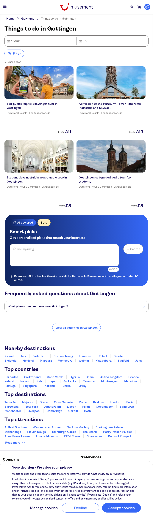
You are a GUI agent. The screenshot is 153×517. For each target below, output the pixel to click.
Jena (138, 360)
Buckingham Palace (109, 427)
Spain (90, 377)
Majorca (27, 402)
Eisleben (119, 356)
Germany (27, 18)
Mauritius (131, 381)
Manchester (12, 411)
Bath (87, 411)
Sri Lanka (69, 381)
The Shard (89, 432)
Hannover (86, 356)
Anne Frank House (17, 436)
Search (135, 249)
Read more (13, 442)
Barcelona (11, 406)
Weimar (84, 360)
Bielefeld (10, 360)
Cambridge (54, 411)
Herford (28, 360)
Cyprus (75, 377)
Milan (86, 406)
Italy (40, 381)
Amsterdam (52, 406)
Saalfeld (123, 360)
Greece (133, 377)
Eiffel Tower (72, 436)
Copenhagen (104, 406)
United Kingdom (111, 377)
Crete (44, 402)
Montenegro (109, 381)
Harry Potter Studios (117, 432)
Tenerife (10, 402)
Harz (23, 356)
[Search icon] (131, 6)
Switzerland (32, 377)
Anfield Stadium (15, 427)
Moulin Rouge (36, 432)
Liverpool (33, 411)
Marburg (46, 360)
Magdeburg (104, 360)
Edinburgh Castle (64, 432)
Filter (17, 53)
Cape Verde (55, 377)
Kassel (9, 356)
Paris (129, 402)
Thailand (49, 386)
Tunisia (66, 386)
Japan (53, 381)
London (115, 402)
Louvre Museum (47, 436)
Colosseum (94, 436)
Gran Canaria (63, 402)
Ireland (9, 381)
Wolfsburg (65, 360)
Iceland (25, 381)
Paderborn (39, 356)
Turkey (81, 386)
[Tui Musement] (76, 7)
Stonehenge (12, 432)
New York (31, 406)
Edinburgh (127, 406)
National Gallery (78, 427)
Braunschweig (63, 356)
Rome (83, 402)
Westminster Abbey (47, 427)
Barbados (11, 377)
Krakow (98, 402)
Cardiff (73, 411)
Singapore (30, 386)
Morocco (89, 381)
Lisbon (71, 406)
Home (10, 18)
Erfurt (103, 356)
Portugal (10, 386)
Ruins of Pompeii (119, 436)
